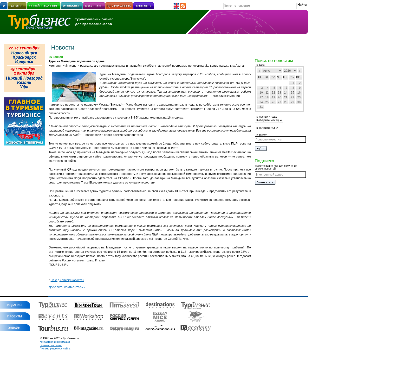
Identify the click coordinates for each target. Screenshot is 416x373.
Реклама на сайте (51, 345)
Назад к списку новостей (67, 280)
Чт (279, 77)
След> (300, 71)
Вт (266, 77)
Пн (260, 77)
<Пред (259, 71)
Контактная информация (55, 341)
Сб (292, 77)
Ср (273, 77)
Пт (285, 77)
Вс (298, 77)
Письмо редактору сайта (55, 348)
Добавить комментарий (67, 287)
